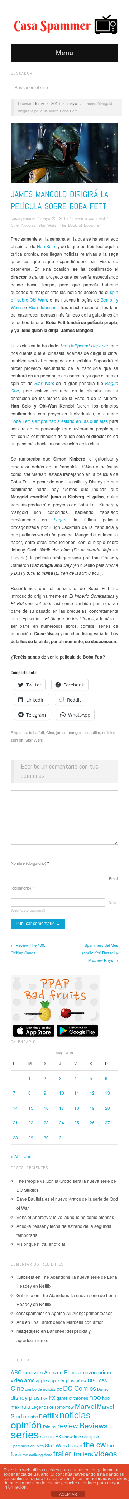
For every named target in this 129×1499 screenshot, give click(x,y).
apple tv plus (61, 1380)
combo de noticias (40, 1389)
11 (76, 1093)
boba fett (36, 732)
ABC (16, 1372)
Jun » (29, 1156)
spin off (17, 740)
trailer (62, 1453)
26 (92, 1122)
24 (61, 1122)
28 (15, 1137)
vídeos (105, 1453)
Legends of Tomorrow (52, 1407)
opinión (26, 1424)
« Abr (16, 1156)
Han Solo (46, 246)
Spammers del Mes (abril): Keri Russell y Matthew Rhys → (100, 952)
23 (46, 1122)
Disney (103, 1389)
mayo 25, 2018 (54, 218)
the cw (94, 1444)
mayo (72, 103)
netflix (48, 1415)
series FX (50, 1436)
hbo (95, 1397)
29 (30, 1137)
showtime (71, 1436)
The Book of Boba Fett (80, 225)
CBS (103, 1380)
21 (15, 1122)
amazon (33, 1372)
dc (59, 1388)
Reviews (93, 1425)
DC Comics (79, 1388)
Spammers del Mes (27, 1446)
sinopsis (91, 1436)
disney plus (25, 1397)
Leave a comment (88, 218)
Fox (44, 1398)
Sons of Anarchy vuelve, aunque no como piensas (65, 1217)
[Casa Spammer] (64, 24)
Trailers (82, 1453)
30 (46, 1137)
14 (15, 1108)
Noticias (28, 225)
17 (61, 1108)
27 (107, 1122)
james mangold (69, 732)
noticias (108, 732)
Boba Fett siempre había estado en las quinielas (59, 421)
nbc (34, 1416)
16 (46, 1108)
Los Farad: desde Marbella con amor (67, 1322)
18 (76, 1108)
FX (52, 1397)
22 (30, 1122)
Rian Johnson (43, 307)
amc (29, 1380)
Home (38, 103)
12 (92, 1093)
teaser (75, 1445)
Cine (15, 225)
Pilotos (49, 1426)
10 (61, 1093)
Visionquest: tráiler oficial (40, 1244)
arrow (81, 1380)
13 (107, 1093)
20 (107, 1108)
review (67, 1425)
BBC (93, 1380)
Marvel (85, 1406)
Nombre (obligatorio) (30, 863)
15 (30, 1108)
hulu (25, 1406)
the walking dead (37, 1454)
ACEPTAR (68, 1494)
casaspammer (23, 218)
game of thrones (72, 1398)
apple (41, 1380)
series (25, 1433)
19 (92, 1108)
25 (76, 1122)
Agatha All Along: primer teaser (81, 1313)
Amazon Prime (60, 1372)
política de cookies (43, 1482)
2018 (55, 103)
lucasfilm (92, 732)
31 (61, 1137)
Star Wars (47, 225)
